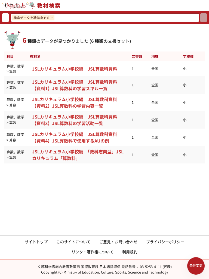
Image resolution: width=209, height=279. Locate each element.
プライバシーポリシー (165, 241)
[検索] (203, 17)
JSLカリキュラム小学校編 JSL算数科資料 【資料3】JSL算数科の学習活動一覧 (76, 119)
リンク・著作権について (92, 251)
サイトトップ (36, 241)
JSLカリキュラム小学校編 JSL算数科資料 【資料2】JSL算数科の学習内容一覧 (76, 102)
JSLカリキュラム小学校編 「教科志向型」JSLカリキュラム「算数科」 (78, 154)
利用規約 (129, 251)
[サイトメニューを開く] (207, 5)
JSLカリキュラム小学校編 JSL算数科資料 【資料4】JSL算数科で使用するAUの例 (76, 137)
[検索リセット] (5, 17)
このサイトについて (73, 241)
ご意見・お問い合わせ (118, 241)
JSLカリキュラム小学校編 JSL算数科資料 (74, 68)
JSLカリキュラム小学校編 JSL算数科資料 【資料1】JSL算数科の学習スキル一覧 (76, 85)
